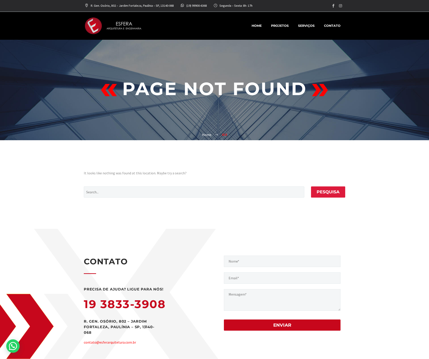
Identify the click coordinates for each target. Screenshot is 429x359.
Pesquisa (328, 191)
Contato (332, 26)
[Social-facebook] (333, 5)
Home (257, 26)
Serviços (306, 26)
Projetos (280, 26)
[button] (13, 346)
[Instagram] (340, 5)
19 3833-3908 (125, 304)
